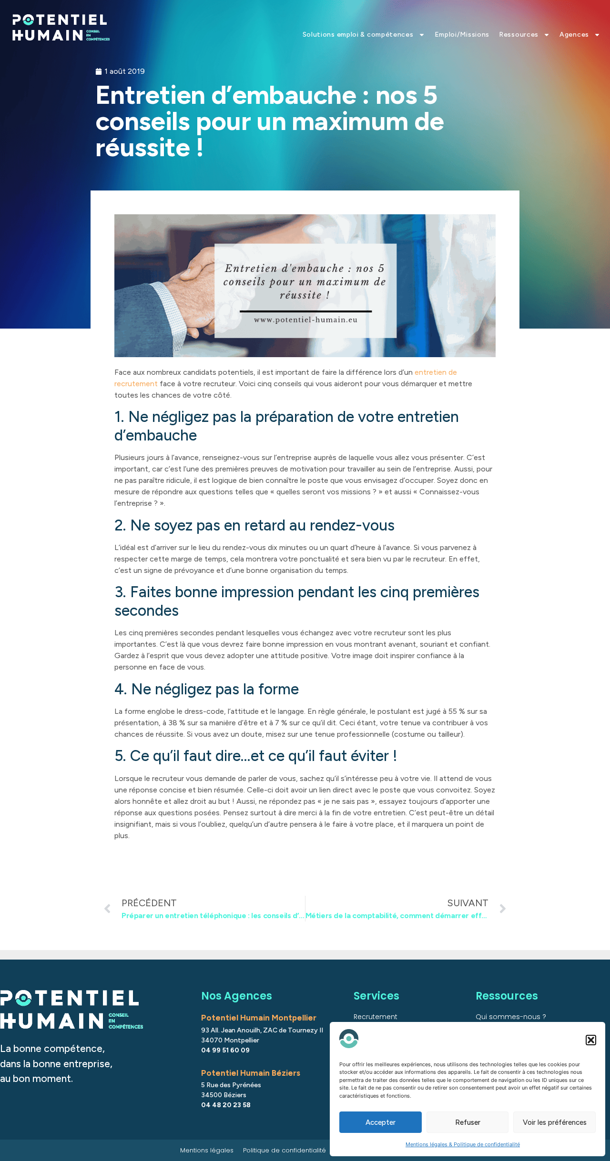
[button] (591, 1040)
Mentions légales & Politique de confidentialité (463, 1144)
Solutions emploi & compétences (358, 34)
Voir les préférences (555, 1122)
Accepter (381, 1122)
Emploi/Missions (462, 34)
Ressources (519, 34)
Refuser (467, 1122)
